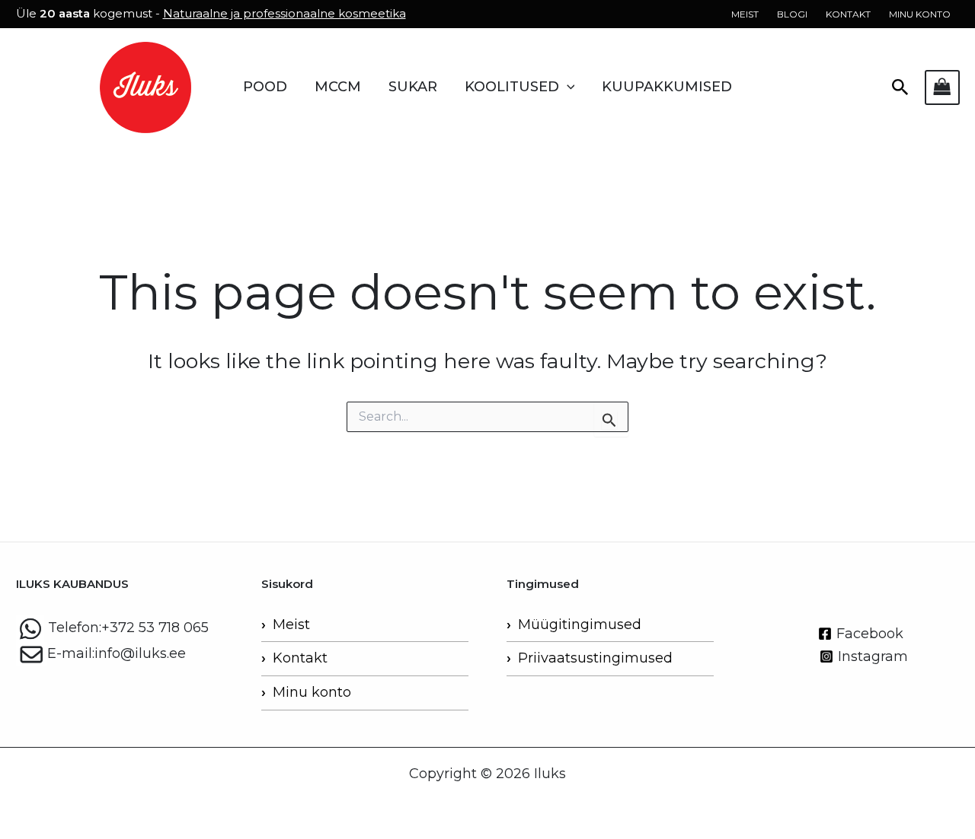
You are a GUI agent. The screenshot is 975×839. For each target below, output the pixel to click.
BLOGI (792, 14)
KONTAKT (848, 14)
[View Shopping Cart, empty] (942, 87)
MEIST (745, 14)
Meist (291, 624)
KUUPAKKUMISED (667, 86)
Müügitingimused (579, 624)
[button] (567, 87)
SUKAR (412, 86)
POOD (265, 86)
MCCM (338, 86)
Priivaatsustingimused (595, 658)
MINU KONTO (920, 14)
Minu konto (312, 692)
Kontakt (300, 658)
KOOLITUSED (512, 86)
